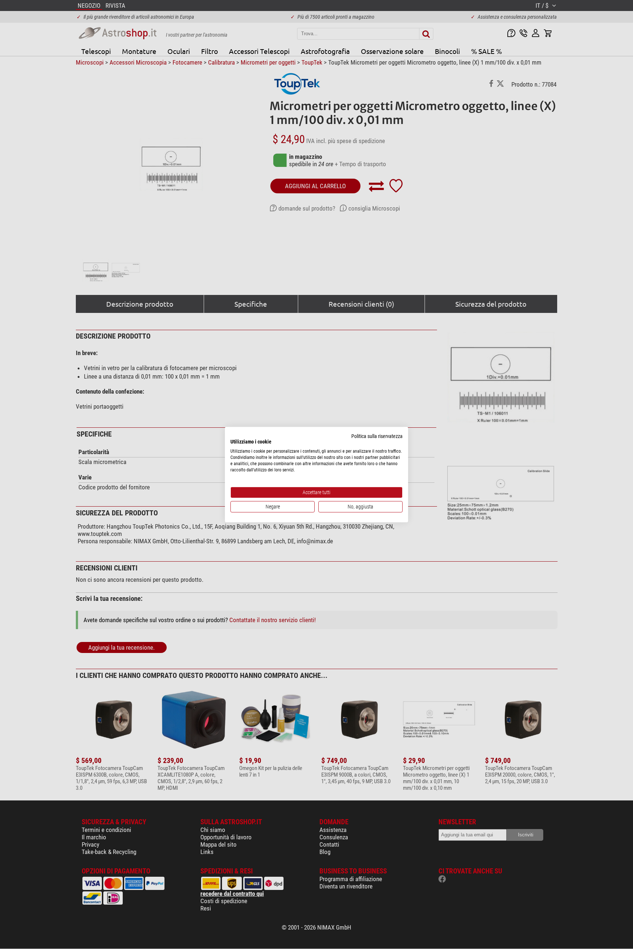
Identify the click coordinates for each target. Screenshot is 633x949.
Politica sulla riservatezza (377, 436)
